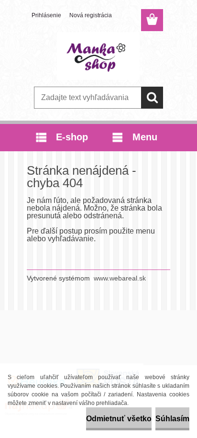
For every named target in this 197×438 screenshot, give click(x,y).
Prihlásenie (46, 15)
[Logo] (98, 56)
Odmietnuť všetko (119, 419)
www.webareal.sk (120, 278)
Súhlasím (172, 419)
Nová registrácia (90, 15)
